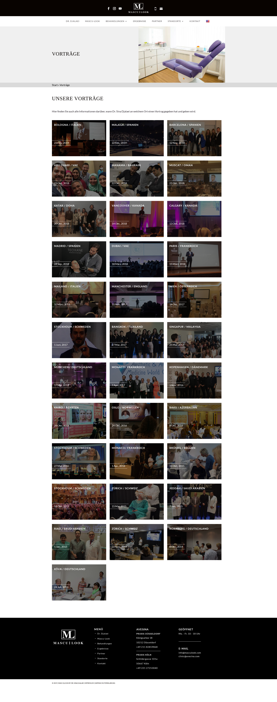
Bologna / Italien (67, 125)
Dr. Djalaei (72, 21)
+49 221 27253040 (147, 668)
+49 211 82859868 (147, 647)
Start (55, 85)
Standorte (174, 21)
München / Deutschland (73, 367)
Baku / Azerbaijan (183, 407)
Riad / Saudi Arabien (69, 529)
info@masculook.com (190, 652)
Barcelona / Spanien (185, 125)
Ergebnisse (139, 21)
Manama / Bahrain (126, 165)
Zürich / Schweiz (125, 488)
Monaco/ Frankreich (128, 367)
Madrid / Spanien (67, 246)
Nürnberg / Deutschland (189, 529)
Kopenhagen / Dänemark (188, 367)
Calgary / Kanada (183, 206)
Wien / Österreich (183, 286)
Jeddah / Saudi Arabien (187, 488)
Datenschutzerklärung (105, 683)
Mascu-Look (92, 21)
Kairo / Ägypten (66, 407)
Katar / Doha (64, 206)
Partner (157, 21)
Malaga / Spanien (125, 125)
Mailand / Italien (67, 286)
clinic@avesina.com (189, 656)
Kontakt (195, 21)
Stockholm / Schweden (72, 327)
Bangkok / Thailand (127, 327)
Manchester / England (129, 286)
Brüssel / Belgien (182, 448)
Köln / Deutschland (69, 569)
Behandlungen (115, 21)
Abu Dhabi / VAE (66, 165)
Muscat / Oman (181, 165)
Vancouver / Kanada (128, 206)
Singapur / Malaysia (185, 327)
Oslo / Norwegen (125, 407)
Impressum (89, 683)
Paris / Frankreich (183, 246)
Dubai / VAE (120, 246)
